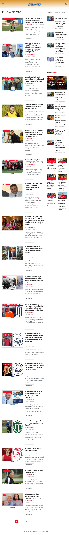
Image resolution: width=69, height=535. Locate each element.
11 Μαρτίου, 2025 (29, 194)
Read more (29, 38)
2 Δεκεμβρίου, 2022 (29, 476)
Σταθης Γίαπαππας (30, 24)
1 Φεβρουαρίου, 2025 (30, 257)
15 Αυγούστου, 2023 (29, 429)
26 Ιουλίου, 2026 (40, 24)
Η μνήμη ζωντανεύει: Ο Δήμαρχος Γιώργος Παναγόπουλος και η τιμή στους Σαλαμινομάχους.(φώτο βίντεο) (33, 48)
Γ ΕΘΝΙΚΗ (6, 421)
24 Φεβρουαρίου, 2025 (30, 229)
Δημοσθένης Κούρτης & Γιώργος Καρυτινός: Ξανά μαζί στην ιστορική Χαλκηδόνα (34, 79)
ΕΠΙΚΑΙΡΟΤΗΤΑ (8, 334)
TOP (5, 105)
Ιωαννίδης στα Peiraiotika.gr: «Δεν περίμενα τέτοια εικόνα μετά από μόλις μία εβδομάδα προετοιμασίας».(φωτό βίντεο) (61, 21)
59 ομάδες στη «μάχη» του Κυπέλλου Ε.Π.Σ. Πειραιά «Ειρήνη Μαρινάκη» (60, 61)
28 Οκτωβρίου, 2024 (29, 286)
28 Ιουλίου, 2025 (40, 111)
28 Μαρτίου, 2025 (29, 140)
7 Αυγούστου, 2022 (29, 502)
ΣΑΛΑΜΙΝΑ (6, 44)
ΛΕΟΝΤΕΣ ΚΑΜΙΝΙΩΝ (9, 19)
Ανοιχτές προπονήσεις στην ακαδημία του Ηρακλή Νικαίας (50, 185)
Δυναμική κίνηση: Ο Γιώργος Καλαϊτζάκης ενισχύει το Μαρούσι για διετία (34, 107)
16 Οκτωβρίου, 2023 (29, 346)
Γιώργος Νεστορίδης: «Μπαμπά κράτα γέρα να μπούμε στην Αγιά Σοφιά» (33, 496)
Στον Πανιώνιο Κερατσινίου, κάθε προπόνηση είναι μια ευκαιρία (56, 84)
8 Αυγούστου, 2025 (29, 85)
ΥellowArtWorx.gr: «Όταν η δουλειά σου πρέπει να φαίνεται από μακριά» (60, 96)
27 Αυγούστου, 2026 (53, 87)
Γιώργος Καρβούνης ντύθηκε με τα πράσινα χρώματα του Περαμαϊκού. (34, 423)
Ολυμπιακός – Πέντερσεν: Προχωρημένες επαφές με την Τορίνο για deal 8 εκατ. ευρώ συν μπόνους (60, 145)
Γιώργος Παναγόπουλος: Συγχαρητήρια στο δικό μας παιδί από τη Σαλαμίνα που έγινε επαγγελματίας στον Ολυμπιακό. (34, 338)
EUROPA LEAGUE (61, 197)
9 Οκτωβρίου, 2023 (29, 374)
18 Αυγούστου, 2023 (29, 401)
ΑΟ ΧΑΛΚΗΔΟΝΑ (8, 77)
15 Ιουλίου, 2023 (40, 453)
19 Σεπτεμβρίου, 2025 (30, 56)
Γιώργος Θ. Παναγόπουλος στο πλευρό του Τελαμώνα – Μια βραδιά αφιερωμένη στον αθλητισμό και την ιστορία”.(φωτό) (34, 221)
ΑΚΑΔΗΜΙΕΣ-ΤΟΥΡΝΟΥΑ (10, 160)
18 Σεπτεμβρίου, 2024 (30, 314)
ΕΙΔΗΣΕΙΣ (61, 162)
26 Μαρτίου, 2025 (29, 166)
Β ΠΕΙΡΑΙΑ (6, 471)
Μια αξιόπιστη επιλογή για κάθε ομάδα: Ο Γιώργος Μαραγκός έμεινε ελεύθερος (34, 20)
